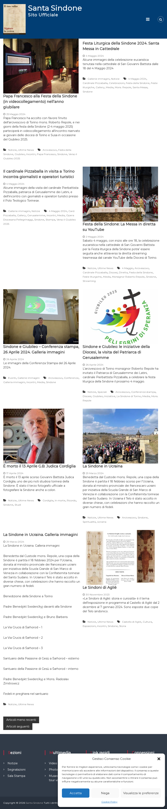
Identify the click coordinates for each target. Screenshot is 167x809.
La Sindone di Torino (129, 396)
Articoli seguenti (17, 726)
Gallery (100, 87)
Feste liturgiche (92, 276)
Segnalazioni (16, 769)
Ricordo (71, 500)
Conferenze (71, 377)
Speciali (102, 391)
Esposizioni (89, 626)
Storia (122, 626)
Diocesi (113, 272)
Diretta (123, 272)
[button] (159, 759)
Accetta (76, 793)
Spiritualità (89, 521)
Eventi (12, 377)
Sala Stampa (16, 776)
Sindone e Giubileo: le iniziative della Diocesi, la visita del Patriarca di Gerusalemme (116, 352)
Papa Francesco (46, 154)
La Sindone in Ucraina (103, 466)
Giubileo (20, 154)
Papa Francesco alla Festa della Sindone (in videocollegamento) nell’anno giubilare (40, 101)
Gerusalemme (36, 215)
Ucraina (101, 521)
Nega (105, 793)
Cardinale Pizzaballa (95, 83)
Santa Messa (140, 87)
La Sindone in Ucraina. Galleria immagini (40, 534)
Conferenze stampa (143, 391)
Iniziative (109, 396)
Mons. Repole (123, 87)
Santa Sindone (55, 7)
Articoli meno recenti (21, 720)
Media (109, 87)
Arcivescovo (50, 149)
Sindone (62, 154)
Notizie (12, 149)
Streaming (89, 280)
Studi (18, 504)
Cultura (147, 621)
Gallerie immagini (99, 78)
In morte (60, 500)
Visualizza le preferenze (141, 793)
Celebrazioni (116, 83)
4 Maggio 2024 (137, 78)
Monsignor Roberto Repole (128, 276)
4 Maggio (127, 268)
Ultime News (26, 149)
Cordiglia (48, 500)
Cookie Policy (109, 801)
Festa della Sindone (137, 83)
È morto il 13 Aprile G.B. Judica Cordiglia (39, 466)
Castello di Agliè (131, 621)
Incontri (30, 154)
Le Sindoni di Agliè (100, 587)
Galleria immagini (14, 382)
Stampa (50, 219)
